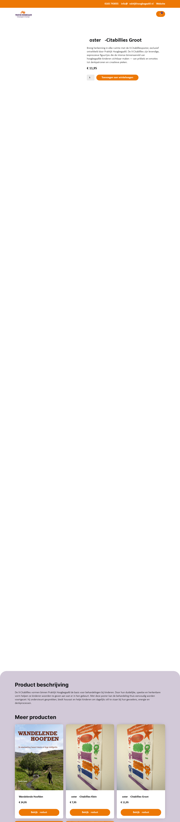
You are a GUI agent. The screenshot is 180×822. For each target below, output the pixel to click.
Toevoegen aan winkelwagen (117, 77)
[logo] (23, 14)
